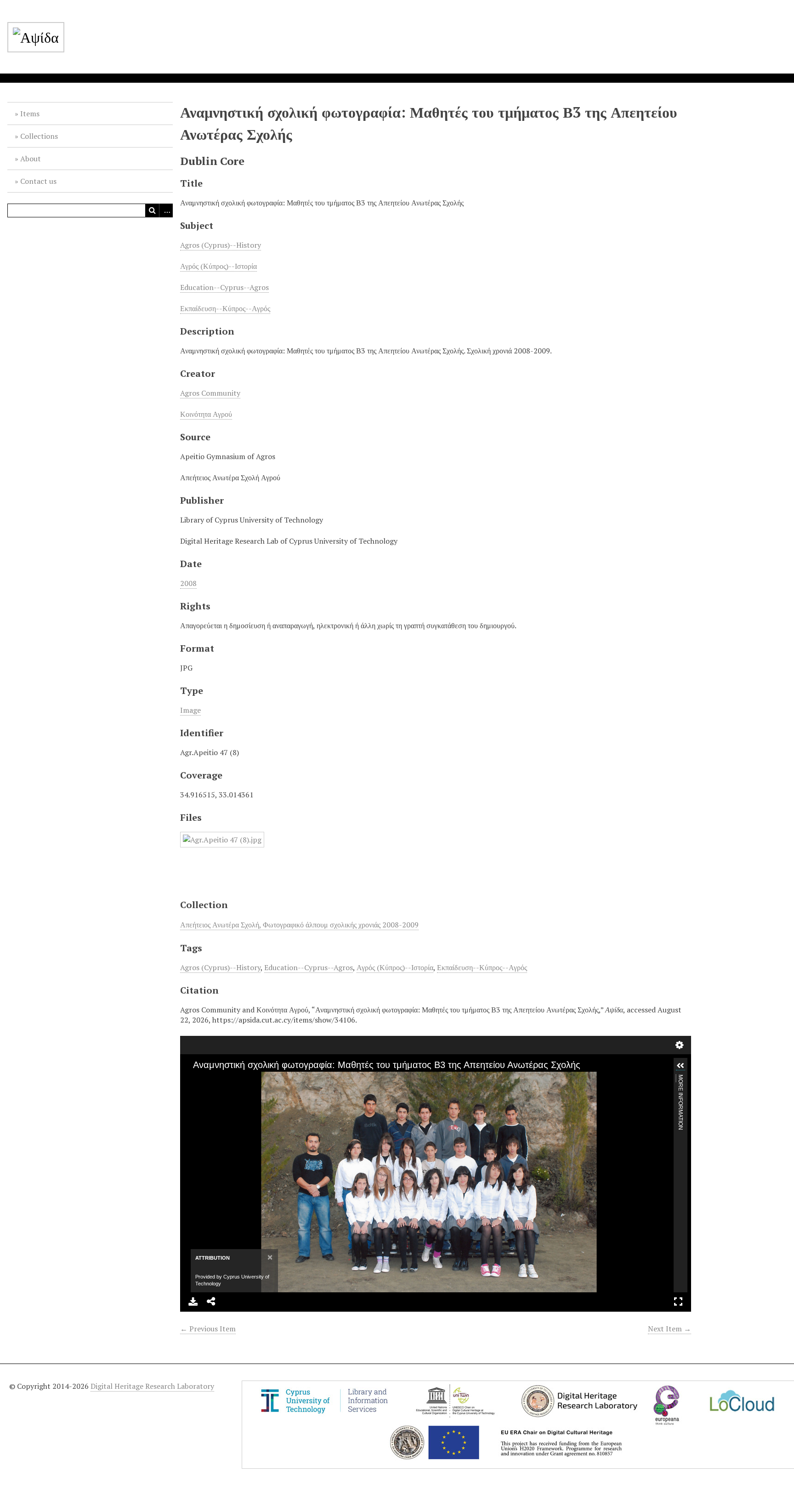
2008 (188, 583)
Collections (39, 136)
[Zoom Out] (210, 1079)
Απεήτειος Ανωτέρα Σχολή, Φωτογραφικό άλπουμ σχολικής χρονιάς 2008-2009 (299, 925)
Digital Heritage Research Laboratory (152, 1386)
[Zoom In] (195, 1079)
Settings (679, 1045)
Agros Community (210, 393)
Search (152, 210)
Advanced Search (166, 210)
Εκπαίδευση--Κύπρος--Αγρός (225, 308)
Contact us (38, 181)
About (30, 158)
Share (211, 1301)
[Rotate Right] (226, 1079)
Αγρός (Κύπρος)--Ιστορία (218, 266)
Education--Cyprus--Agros (224, 287)
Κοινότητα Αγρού (206, 414)
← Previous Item (208, 1329)
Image (190, 710)
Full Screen (678, 1301)
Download (193, 1301)
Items (30, 113)
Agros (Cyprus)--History (220, 245)
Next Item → (669, 1329)
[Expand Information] (680, 1065)
